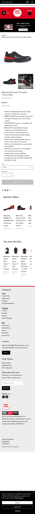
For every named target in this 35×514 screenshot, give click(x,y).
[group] (18, 220)
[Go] (29, 13)
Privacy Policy (6, 441)
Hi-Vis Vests (6, 325)
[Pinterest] (7, 190)
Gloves (4, 330)
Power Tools (6, 296)
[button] (32, 2)
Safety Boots (6, 328)
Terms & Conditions (8, 439)
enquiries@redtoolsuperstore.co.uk (17, 345)
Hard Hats (5, 333)
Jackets (4, 316)
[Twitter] (10, 190)
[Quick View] (9, 208)
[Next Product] (29, 208)
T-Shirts (4, 311)
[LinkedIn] (6, 396)
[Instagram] (3, 396)
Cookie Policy (5, 443)
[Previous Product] (6, 208)
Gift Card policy (7, 368)
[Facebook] (5, 190)
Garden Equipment (8, 303)
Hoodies (4, 313)
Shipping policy (7, 365)
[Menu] (4, 13)
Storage (4, 301)
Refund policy (6, 363)
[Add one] (11, 175)
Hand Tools (5, 298)
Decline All (17, 507)
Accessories (6, 335)
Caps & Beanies (7, 318)
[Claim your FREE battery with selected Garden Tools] (17, 5)
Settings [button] (17, 511)
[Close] (32, 493)
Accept (17, 503)
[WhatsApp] (3, 190)
